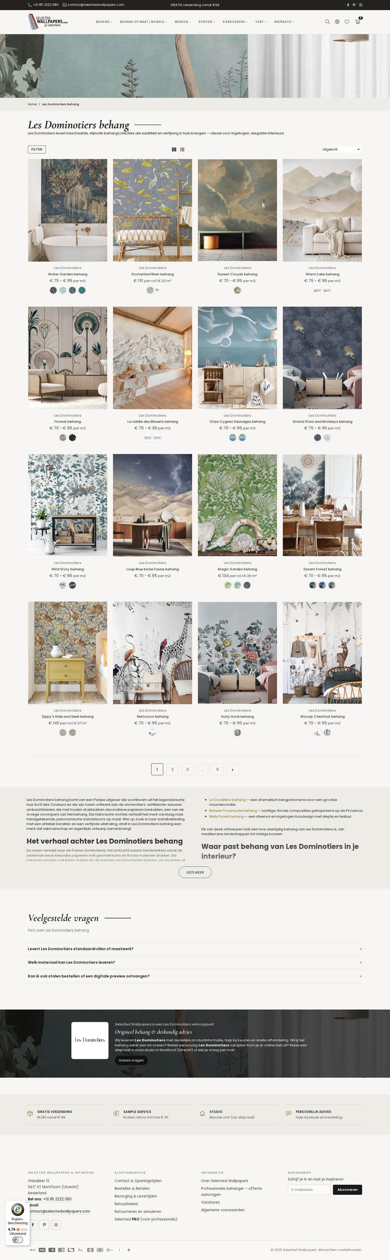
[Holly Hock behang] (237, 653)
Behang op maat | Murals (142, 22)
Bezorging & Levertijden (136, 1196)
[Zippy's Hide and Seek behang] (67, 653)
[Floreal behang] (67, 358)
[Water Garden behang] (67, 210)
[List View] (182, 149)
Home (32, 104)
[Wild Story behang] (67, 505)
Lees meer (195, 872)
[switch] (17, 1240)
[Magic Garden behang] (237, 505)
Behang (103, 22)
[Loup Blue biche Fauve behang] (152, 505)
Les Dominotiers (67, 267)
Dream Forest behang (322, 569)
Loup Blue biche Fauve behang (152, 569)
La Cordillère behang (227, 799)
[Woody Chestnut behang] (322, 653)
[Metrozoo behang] (152, 653)
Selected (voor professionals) (146, 1219)
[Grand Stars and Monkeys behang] (322, 358)
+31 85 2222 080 (46, 4)
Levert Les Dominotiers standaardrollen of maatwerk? (81, 948)
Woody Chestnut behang (322, 716)
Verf (259, 22)
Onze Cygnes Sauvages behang (237, 421)
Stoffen (205, 22)
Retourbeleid (126, 1203)
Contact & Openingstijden (138, 1180)
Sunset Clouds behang (237, 274)
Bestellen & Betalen (132, 1188)
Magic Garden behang (237, 569)
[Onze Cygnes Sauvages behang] (237, 358)
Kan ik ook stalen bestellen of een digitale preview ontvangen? (89, 976)
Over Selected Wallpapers (224, 1180)
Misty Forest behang (226, 816)
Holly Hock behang (237, 716)
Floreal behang (67, 421)
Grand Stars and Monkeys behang (322, 421)
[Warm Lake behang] (322, 210)
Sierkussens (234, 22)
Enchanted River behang (153, 274)
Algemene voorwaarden (223, 1210)
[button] (357, 22)
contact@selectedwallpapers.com (96, 4)
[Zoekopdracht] (327, 22)
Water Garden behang (67, 274)
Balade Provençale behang (233, 810)
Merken (181, 22)
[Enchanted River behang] (152, 210)
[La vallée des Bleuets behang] (152, 358)
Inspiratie (283, 22)
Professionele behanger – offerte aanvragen (231, 1191)
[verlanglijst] (347, 22)
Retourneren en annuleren (138, 1211)
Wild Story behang (67, 569)
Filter (36, 149)
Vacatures (210, 1202)
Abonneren (347, 1189)
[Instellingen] (337, 22)
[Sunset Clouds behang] (237, 210)
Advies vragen (131, 1060)
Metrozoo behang (152, 716)
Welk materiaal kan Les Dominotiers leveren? (71, 962)
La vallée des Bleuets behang (152, 421)
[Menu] (27, 1203)
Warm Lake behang (322, 274)
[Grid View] (174, 149)
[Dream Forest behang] (322, 505)
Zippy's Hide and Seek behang (68, 716)
